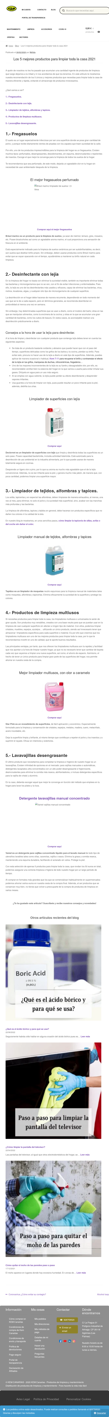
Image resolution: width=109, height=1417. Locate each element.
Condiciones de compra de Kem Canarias (16, 1330)
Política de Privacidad (46, 1399)
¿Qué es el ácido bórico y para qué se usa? (27, 1028)
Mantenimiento (13, 29)
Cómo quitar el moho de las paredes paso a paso (30, 1265)
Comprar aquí (54, 584)
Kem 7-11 (54, 358)
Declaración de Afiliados (16, 1369)
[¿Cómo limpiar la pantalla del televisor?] (53, 1092)
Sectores (23, 37)
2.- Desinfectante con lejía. (19, 103)
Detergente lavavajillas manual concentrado (54, 798)
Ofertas (10, 37)
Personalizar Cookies (78, 1399)
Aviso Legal (23, 1399)
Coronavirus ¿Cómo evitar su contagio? (27, 1294)
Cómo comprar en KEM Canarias (17, 1320)
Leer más (85, 1036)
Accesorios (46, 29)
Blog (53, 9)
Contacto (41, 9)
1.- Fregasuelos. (14, 96)
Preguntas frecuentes (39, 1355)
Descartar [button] (101, 1412)
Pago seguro (15, 1354)
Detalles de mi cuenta (41, 1339)
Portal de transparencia (33, 17)
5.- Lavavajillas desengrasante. (21, 123)
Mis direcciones (42, 1324)
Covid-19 (62, 29)
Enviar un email (66, 1329)
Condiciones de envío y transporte (17, 1340)
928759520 (69, 1319)
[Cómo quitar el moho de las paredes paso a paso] (53, 1211)
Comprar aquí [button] (54, 446)
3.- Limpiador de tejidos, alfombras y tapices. (28, 110)
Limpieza (30, 29)
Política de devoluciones (15, 1348)
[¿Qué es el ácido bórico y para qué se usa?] (53, 974)
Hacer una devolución (40, 1347)
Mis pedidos (40, 1318)
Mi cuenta (26, 9)
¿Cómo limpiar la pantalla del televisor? (25, 1147)
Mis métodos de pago (42, 1331)
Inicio (11, 45)
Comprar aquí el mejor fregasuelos (54, 229)
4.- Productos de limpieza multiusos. (24, 116)
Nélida (32, 52)
